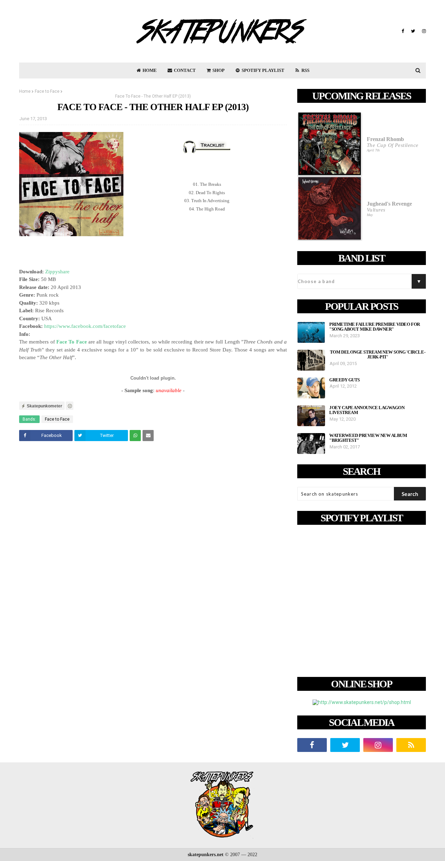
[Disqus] (153, 544)
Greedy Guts (344, 380)
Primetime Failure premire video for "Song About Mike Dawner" (374, 327)
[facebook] (403, 31)
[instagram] (423, 31)
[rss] (411, 745)
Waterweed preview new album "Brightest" (368, 438)
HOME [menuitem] (149, 70)
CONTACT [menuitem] (184, 70)
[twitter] (413, 31)
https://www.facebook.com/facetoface (85, 326)
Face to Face (47, 91)
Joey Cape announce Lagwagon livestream (366, 410)
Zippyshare (57, 271)
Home (25, 91)
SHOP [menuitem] (218, 70)
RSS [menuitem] (304, 70)
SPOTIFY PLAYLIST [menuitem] (262, 70)
